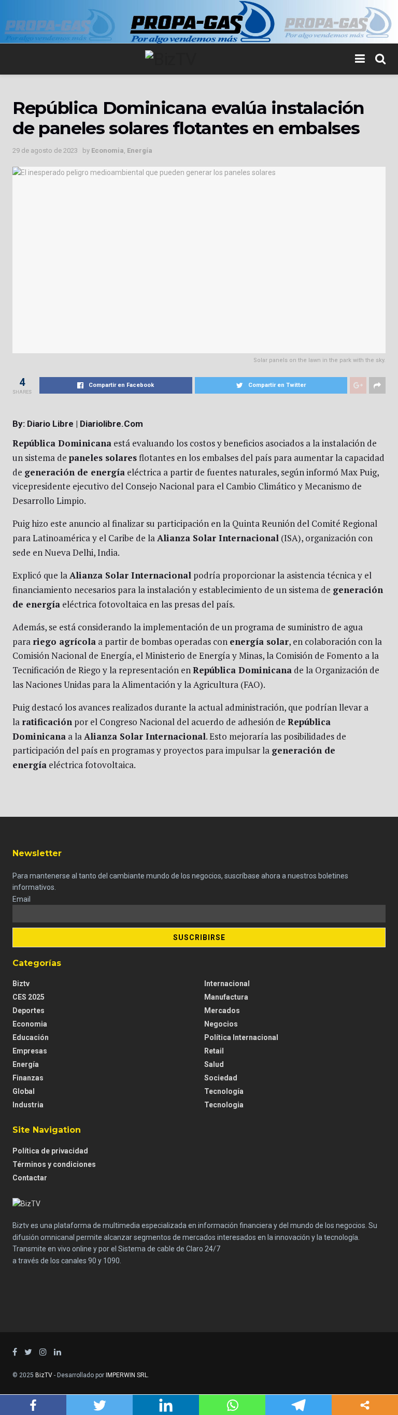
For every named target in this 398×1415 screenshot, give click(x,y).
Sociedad (220, 1078)
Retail (214, 1051)
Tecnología (224, 1091)
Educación (30, 1037)
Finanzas (28, 1078)
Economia (107, 150)
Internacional (227, 983)
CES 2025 (28, 997)
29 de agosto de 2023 (45, 150)
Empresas (29, 1051)
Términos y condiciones (54, 1164)
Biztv (21, 983)
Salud (214, 1064)
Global (23, 1091)
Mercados (222, 1010)
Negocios (221, 1024)
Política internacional (241, 1037)
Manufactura (226, 997)
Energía (139, 150)
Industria (28, 1105)
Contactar (29, 1178)
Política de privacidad (50, 1151)
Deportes (28, 1010)
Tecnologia (224, 1105)
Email (21, 899)
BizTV (43, 1375)
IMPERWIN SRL (127, 1375)
